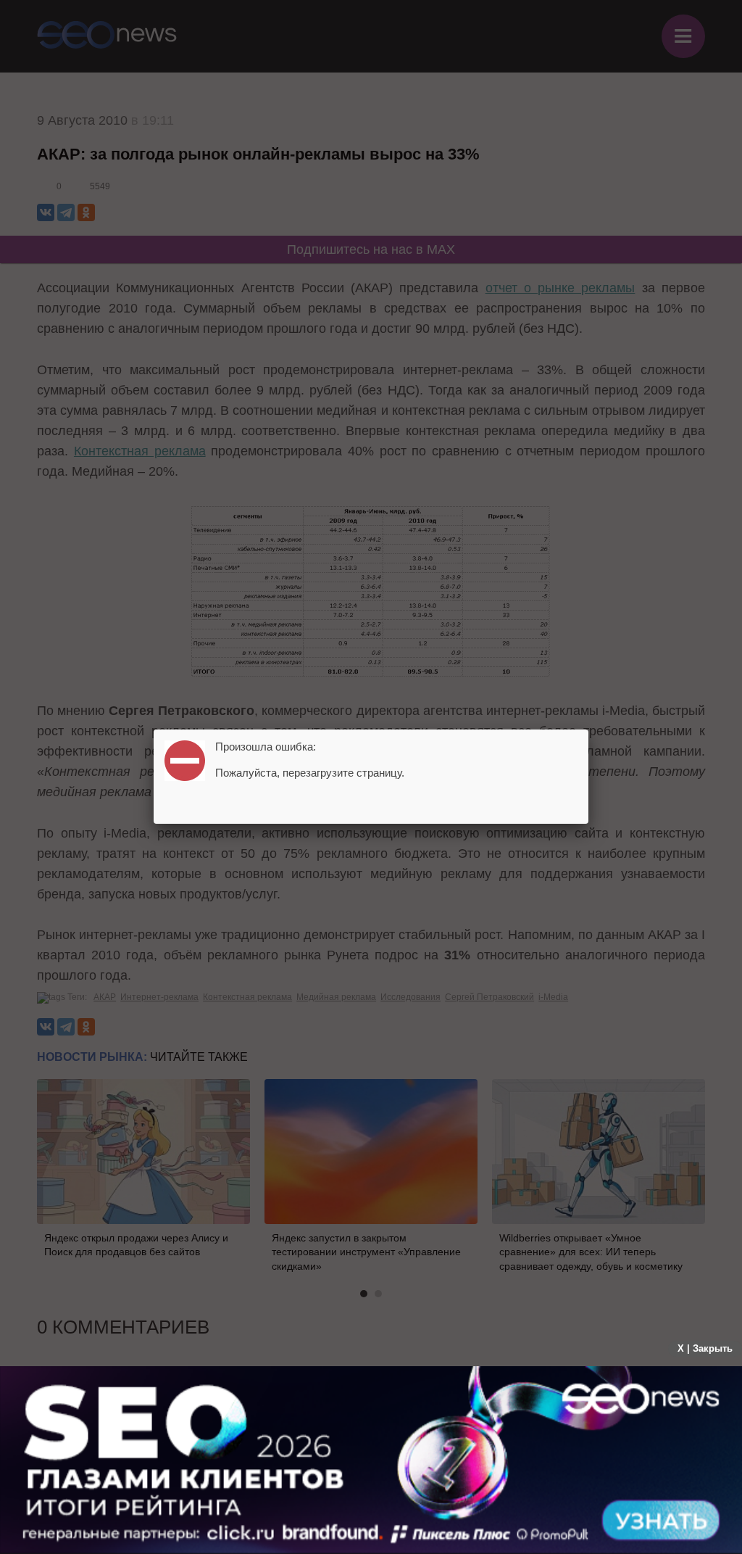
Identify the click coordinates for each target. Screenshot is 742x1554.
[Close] (588, 729)
